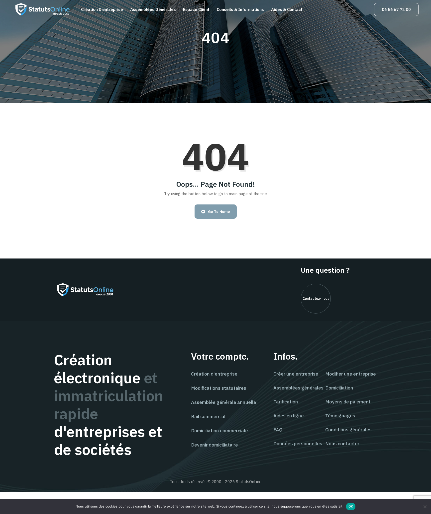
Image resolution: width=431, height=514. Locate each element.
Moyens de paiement (348, 402)
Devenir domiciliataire (214, 445)
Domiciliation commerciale (219, 431)
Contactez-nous (316, 298)
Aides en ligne (288, 416)
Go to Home (219, 211)
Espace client (196, 9)
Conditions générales (348, 430)
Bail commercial (208, 416)
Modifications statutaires (218, 388)
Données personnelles (297, 444)
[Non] (424, 506)
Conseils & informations (240, 9)
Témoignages (340, 416)
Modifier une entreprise (350, 374)
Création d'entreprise (214, 374)
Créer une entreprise (295, 374)
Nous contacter (342, 444)
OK (350, 506)
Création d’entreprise (102, 9)
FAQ (277, 430)
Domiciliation (339, 388)
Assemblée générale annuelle (223, 402)
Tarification (285, 402)
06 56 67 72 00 (396, 9)
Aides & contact (287, 9)
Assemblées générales (153, 9)
